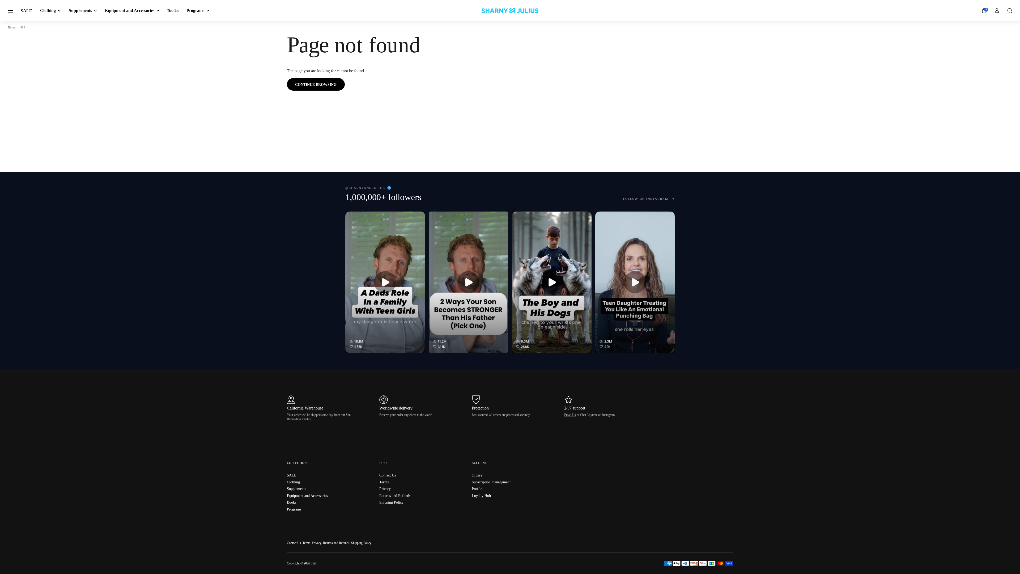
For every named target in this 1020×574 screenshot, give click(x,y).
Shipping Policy (361, 543)
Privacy (316, 543)
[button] (1009, 10)
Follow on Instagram (645, 199)
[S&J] (510, 10)
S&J (313, 563)
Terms (306, 543)
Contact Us (294, 543)
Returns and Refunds (336, 543)
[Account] (996, 10)
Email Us (570, 415)
